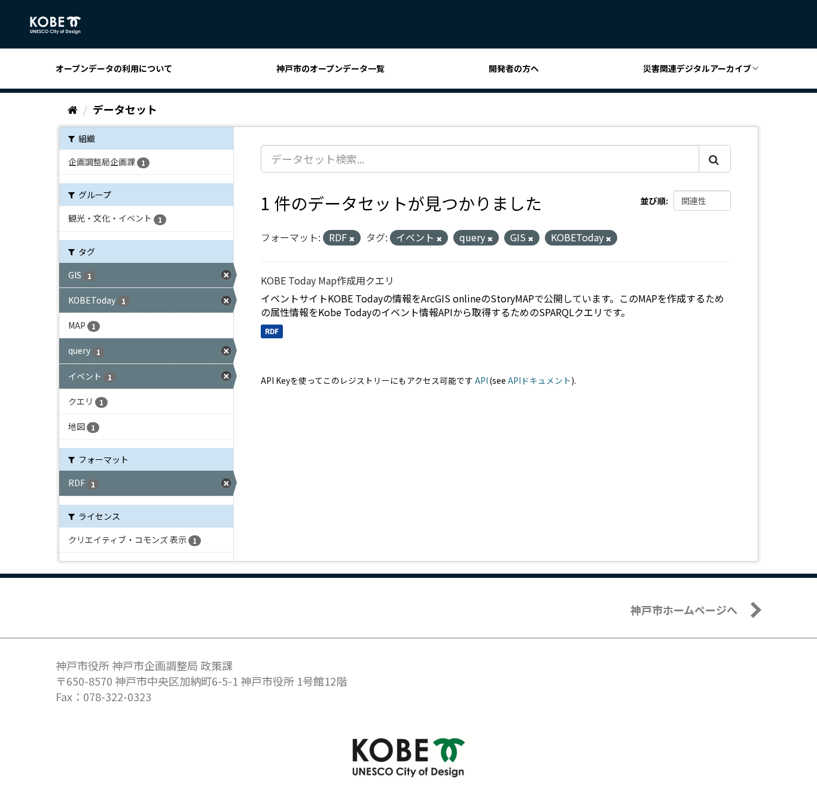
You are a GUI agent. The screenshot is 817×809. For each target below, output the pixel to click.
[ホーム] (73, 109)
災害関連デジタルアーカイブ (697, 68)
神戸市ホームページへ (683, 609)
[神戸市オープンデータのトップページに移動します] (62, 25)
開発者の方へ (514, 68)
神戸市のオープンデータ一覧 (330, 68)
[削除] (352, 238)
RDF (272, 331)
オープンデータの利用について (114, 68)
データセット (125, 109)
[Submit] (715, 158)
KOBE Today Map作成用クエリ (327, 280)
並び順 (653, 201)
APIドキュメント (539, 380)
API (481, 380)
